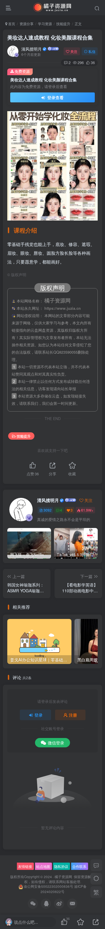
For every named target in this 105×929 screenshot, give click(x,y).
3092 (47, 509)
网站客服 (66, 881)
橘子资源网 (63, 876)
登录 (38, 715)
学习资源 (45, 23)
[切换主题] (96, 879)
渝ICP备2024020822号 (64, 889)
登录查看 (55, 97)
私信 (91, 51)
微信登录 (56, 743)
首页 (11, 23)
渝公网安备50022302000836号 (48, 886)
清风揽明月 (31, 49)
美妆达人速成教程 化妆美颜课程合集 (50, 37)
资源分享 (27, 23)
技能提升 (63, 23)
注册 (73, 715)
